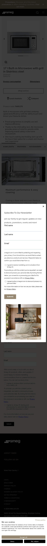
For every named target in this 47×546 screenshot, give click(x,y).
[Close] (43, 206)
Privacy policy (40, 520)
